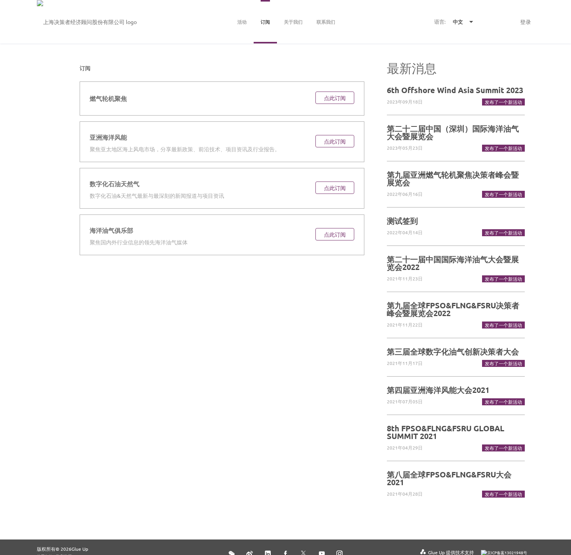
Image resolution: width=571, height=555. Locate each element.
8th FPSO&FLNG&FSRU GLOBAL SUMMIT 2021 (445, 432)
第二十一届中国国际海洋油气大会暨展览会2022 (453, 263)
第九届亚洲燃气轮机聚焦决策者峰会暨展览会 (453, 178)
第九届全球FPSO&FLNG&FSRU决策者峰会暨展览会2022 (453, 309)
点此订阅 (335, 97)
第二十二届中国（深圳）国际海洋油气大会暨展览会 (453, 132)
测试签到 (402, 221)
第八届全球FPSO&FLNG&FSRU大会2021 (449, 478)
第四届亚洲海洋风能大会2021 (438, 390)
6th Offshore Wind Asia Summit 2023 (455, 90)
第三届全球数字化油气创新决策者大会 (453, 351)
